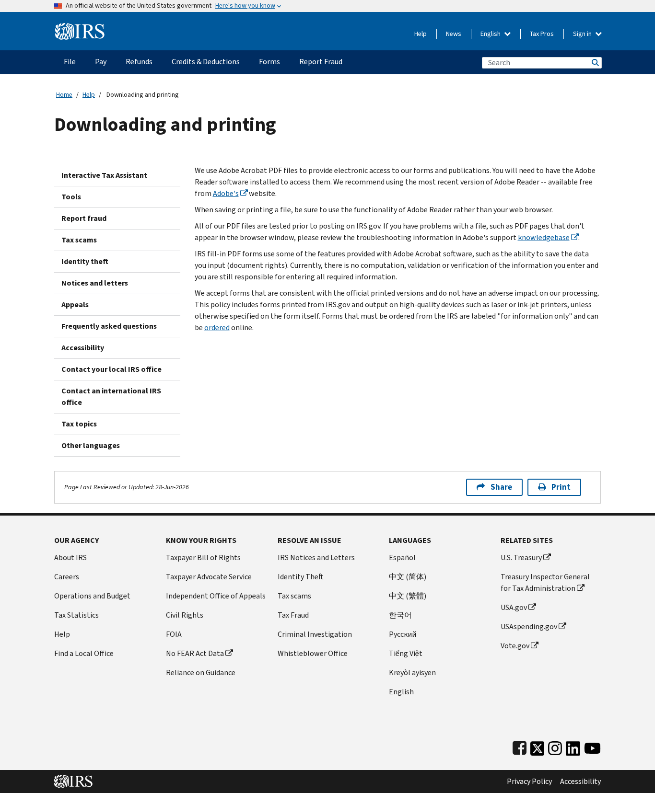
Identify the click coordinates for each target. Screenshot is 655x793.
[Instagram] (555, 746)
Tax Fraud (293, 615)
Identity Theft (301, 577)
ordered (217, 327)
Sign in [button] (583, 33)
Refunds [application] (139, 62)
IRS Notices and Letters (316, 557)
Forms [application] (269, 62)
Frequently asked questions (109, 326)
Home (64, 94)
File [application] (70, 62)
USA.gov (514, 607)
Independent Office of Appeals (216, 596)
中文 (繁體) (407, 596)
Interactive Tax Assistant (104, 175)
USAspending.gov (529, 626)
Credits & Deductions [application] (206, 62)
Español (402, 557)
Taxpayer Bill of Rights (203, 557)
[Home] (80, 27)
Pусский (402, 634)
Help (420, 33)
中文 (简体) (407, 577)
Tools (71, 197)
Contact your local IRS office (111, 369)
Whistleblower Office (313, 653)
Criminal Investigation (315, 634)
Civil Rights (184, 615)
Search (594, 63)
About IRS (70, 557)
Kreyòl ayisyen (412, 672)
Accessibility (82, 348)
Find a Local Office (84, 653)
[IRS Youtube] (592, 746)
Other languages (90, 445)
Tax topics (79, 424)
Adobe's (226, 193)
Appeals (75, 304)
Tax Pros (542, 33)
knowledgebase (544, 237)
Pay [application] (100, 62)
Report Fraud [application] (320, 62)
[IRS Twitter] (537, 746)
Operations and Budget (92, 596)
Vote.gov (515, 646)
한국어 (400, 615)
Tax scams (79, 240)
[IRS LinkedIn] (573, 746)
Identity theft (84, 261)
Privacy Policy (529, 781)
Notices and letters (94, 283)
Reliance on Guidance (200, 672)
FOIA (174, 634)
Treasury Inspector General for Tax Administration (545, 582)
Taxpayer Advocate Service (209, 577)
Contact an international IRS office (111, 396)
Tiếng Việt (405, 653)
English (491, 33)
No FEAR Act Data (195, 653)
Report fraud (83, 218)
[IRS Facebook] (519, 746)
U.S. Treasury (521, 557)
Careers (66, 577)
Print (561, 487)
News (453, 33)
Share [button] (501, 487)
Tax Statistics (76, 615)
